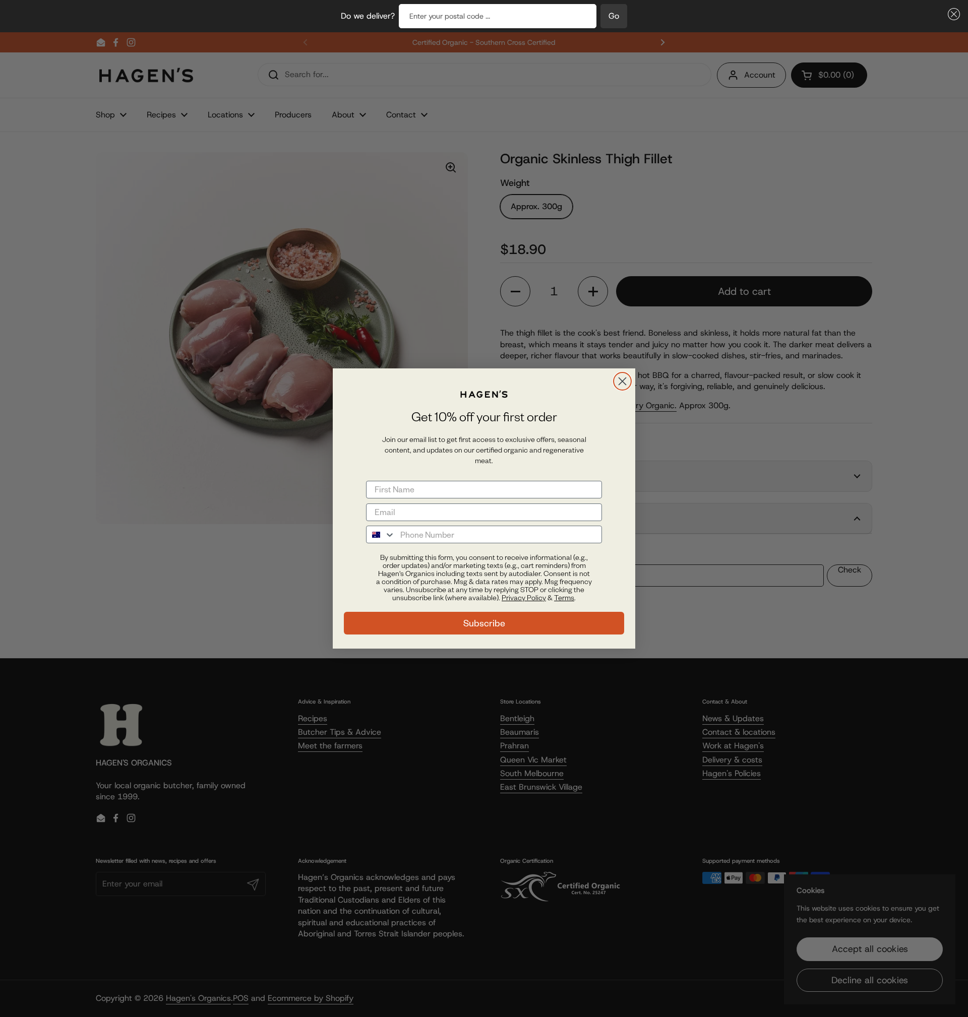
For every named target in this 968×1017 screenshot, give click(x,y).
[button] (952, 14)
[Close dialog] (622, 381)
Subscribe (484, 623)
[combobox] (381, 534)
